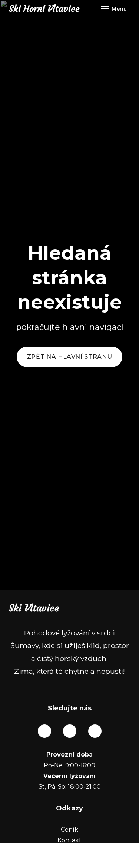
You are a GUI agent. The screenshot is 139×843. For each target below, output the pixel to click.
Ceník (69, 829)
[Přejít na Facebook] (44, 731)
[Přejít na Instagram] (69, 731)
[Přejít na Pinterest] (95, 731)
